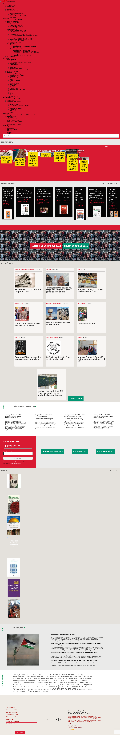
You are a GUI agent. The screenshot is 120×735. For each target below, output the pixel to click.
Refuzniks (51, 687)
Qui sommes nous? (11, 716)
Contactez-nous (10, 719)
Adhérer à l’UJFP (10, 707)
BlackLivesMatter (18, 676)
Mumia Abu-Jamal (86, 683)
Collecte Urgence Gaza (12, 712)
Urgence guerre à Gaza (76, 245)
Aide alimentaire (31, 675)
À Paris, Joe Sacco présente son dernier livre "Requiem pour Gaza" (63, 192)
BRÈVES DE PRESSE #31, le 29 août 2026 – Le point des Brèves (6, 159)
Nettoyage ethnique (26, 685)
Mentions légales (10, 723)
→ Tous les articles (75, 399)
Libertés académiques (29, 683)
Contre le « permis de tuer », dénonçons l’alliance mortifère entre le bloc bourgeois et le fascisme (33, 159)
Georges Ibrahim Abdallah (24, 681)
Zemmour (38, 691)
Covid (30, 678)
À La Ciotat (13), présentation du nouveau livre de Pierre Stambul (8, 193)
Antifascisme (42, 675)
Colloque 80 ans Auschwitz (34, 676)
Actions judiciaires (19, 675)
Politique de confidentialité (12, 721)
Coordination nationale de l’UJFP (30, 151)
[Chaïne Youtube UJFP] (56, 720)
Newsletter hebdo (11, 447)
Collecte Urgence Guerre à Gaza (53, 451)
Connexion (8, 726)
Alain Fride (17, 337)
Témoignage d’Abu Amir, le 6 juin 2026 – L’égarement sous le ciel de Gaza (84, 166)
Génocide (42, 680)
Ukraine (82, 689)
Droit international (48, 678)
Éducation (46, 691)
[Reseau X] (52, 720)
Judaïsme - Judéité (78, 681)
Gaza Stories (18, 627)
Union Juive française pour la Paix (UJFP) (24, 269)
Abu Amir (13, 150)
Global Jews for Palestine (52, 337)
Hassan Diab (52, 681)
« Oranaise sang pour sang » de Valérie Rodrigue (14, 543)
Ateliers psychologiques (78, 675)
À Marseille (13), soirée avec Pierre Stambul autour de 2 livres (113, 194)
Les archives (20, 732)
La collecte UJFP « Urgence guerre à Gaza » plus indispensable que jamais (59, 157)
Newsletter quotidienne (13, 445)
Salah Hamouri (72, 687)
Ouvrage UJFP (45, 685)
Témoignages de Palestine (24, 406)
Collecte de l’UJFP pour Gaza (46, 245)
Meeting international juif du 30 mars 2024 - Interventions (57, 683)
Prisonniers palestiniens (71, 684)
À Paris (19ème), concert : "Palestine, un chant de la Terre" (44, 191)
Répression (60, 687)
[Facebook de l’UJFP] (48, 720)
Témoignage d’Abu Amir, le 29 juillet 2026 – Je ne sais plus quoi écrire (19, 161)
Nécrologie (36, 685)
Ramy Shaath (41, 687)
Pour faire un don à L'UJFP (105, 451)
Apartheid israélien (58, 674)
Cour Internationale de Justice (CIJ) (68, 676)
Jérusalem (17, 683)
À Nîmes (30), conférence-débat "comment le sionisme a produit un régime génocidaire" (96, 193)
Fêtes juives (73, 678)
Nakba (15, 685)
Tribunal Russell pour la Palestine (38, 689)
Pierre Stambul (81, 303)
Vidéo (31, 691)
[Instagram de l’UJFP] (60, 720)
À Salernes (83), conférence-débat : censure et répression (79, 194)
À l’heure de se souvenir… (46, 155)
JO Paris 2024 (63, 681)
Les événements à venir (12, 714)
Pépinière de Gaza (30, 687)
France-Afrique (62, 678)
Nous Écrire (71, 728)
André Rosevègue (19, 303)
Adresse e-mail (7, 451)
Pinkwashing (55, 685)
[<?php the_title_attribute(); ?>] (14, 487)
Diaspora (37, 678)
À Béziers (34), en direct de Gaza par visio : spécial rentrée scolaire (24, 192)
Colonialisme (49, 676)
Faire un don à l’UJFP (11, 710)
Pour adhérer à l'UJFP (80, 451)
